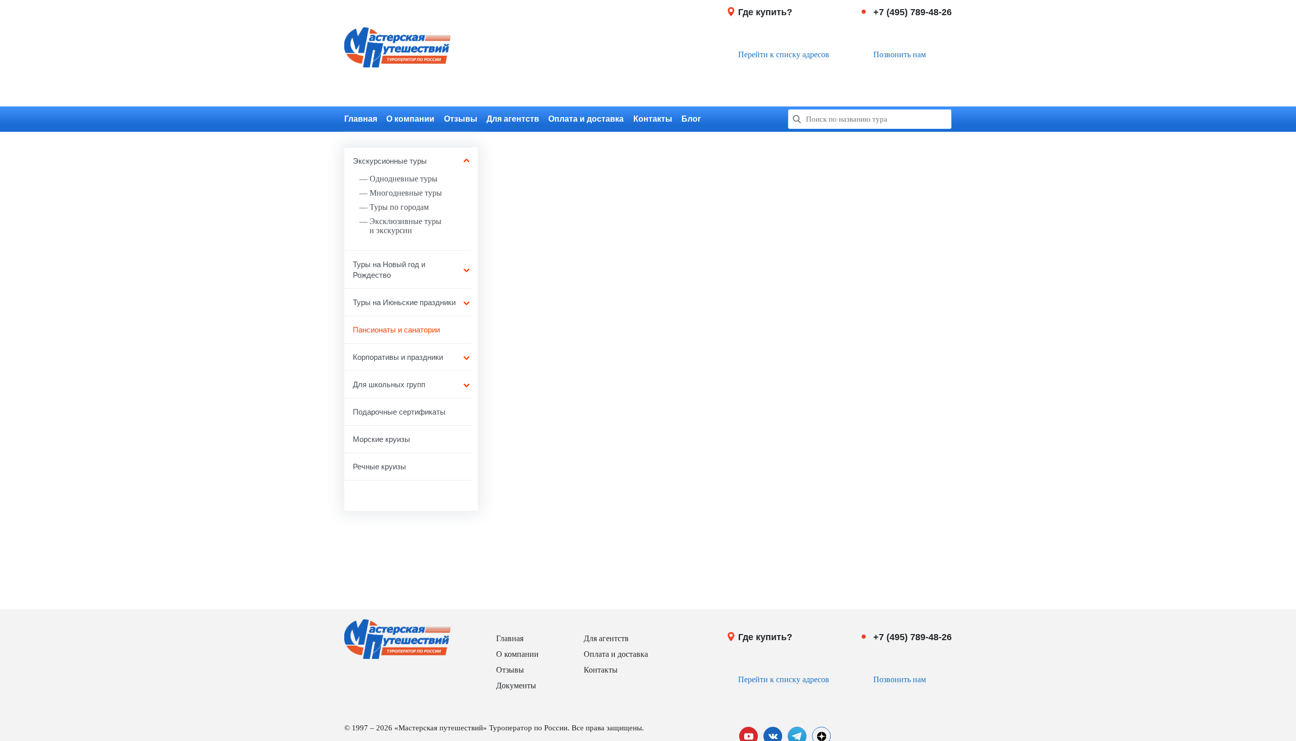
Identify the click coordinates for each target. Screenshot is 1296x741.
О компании (410, 119)
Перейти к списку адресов (783, 54)
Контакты (652, 119)
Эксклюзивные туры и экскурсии (405, 226)
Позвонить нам (899, 54)
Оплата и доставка (586, 119)
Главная (360, 119)
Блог (691, 119)
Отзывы (460, 119)
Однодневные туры (403, 178)
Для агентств (513, 119)
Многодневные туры (406, 193)
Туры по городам (399, 207)
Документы (516, 685)
